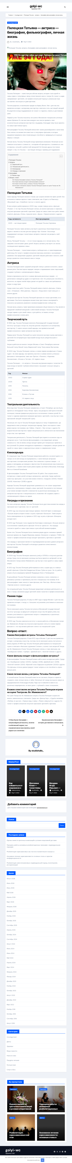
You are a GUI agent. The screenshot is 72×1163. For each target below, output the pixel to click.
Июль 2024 (10, 949)
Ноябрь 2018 (11, 1009)
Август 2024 (11, 944)
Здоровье (10, 1046)
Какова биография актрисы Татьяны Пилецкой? (28, 180)
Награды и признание (19, 171)
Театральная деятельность (21, 167)
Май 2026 (10, 893)
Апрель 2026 (11, 897)
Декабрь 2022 (11, 1000)
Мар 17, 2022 (15, 793)
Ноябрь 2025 (11, 916)
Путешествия (11, 1065)
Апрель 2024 (11, 963)
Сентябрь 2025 (12, 925)
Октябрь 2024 (11, 935)
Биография (13, 173)
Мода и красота (12, 1051)
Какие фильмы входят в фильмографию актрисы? (29, 182)
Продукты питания (13, 1060)
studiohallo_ (16, 42)
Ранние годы (16, 175)
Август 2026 (11, 879)
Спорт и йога (11, 1070)
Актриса (12, 162)
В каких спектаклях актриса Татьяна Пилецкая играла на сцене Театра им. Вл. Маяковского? (38, 186)
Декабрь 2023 (11, 981)
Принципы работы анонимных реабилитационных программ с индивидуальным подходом (48, 1110)
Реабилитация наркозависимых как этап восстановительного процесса (30, 852)
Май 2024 (10, 958)
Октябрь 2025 (11, 921)
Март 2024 (10, 967)
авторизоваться (42, 808)
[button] (60, 156)
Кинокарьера (16, 169)
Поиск (11, 819)
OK (42, 1160)
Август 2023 (11, 995)
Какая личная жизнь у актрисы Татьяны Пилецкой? (30, 183)
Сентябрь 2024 (12, 939)
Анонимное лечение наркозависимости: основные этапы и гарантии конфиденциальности (49, 1137)
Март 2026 (10, 902)
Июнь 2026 (10, 888)
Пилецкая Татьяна (15, 160)
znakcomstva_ (16, 790)
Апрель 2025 (11, 930)
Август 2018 (11, 1023)
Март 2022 (10, 1005)
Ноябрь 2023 (11, 986)
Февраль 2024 (11, 972)
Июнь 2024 (10, 953)
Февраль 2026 (11, 907)
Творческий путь (17, 164)
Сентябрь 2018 (12, 1019)
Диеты (9, 1042)
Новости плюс (11, 1056)
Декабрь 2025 (11, 911)
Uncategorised (12, 23)
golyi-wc (36, 6)
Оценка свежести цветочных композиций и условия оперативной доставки (32, 840)
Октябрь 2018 (11, 1014)
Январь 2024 (11, 977)
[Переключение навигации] (7, 7)
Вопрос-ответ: (14, 178)
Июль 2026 (10, 883)
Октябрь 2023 (11, 991)
